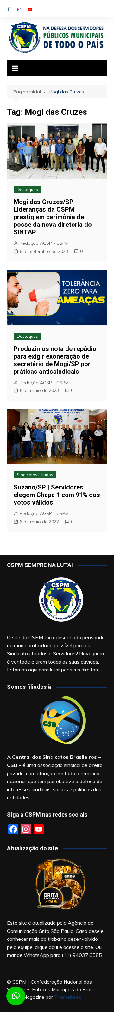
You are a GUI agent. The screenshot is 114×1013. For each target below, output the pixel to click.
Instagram (19, 9)
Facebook (8, 9)
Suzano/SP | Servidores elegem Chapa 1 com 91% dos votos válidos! (57, 494)
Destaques (27, 189)
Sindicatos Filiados (35, 474)
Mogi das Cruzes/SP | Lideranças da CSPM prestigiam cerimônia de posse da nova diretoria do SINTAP (53, 217)
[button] (15, 996)
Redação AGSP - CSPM (44, 243)
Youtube (30, 9)
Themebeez (67, 997)
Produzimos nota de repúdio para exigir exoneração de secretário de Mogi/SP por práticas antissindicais (55, 360)
